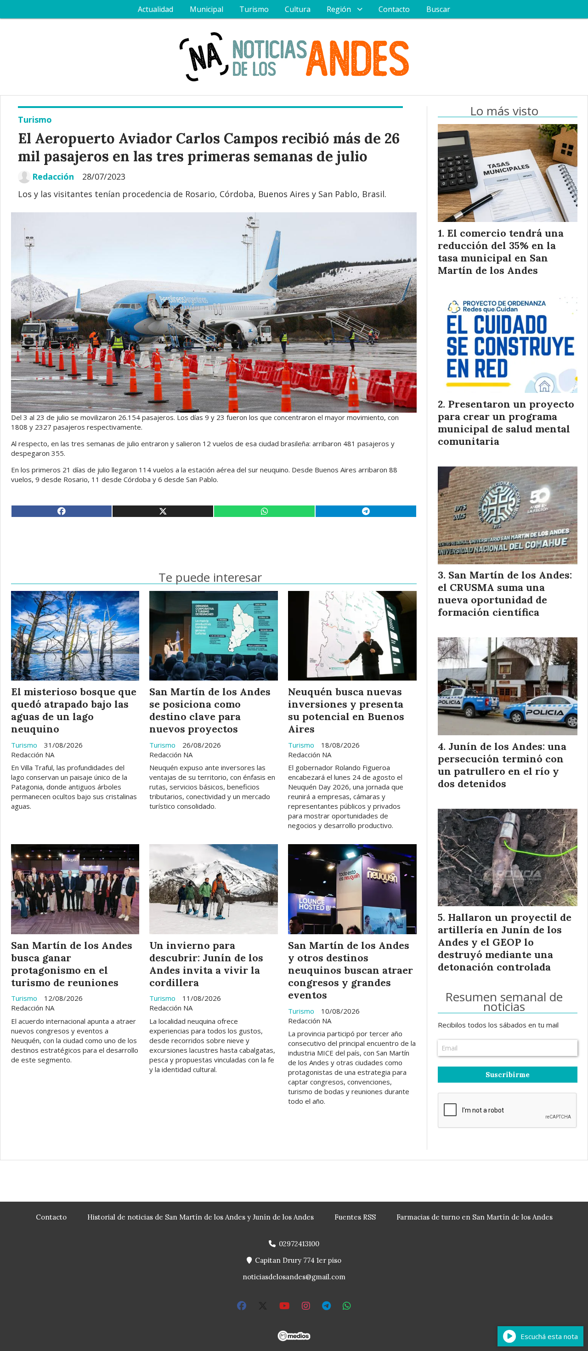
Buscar (438, 9)
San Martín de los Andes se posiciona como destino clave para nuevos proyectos (210, 710)
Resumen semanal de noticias (504, 1001)
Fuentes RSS (355, 1217)
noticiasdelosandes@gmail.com (294, 1276)
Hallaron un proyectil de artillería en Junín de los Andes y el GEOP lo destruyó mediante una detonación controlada (504, 942)
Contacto (394, 9)
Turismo (254, 9)
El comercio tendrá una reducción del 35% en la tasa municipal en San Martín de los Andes (501, 252)
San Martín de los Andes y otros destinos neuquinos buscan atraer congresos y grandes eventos (350, 970)
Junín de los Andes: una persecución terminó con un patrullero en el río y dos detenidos (502, 765)
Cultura (298, 9)
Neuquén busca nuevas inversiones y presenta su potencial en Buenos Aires (346, 710)
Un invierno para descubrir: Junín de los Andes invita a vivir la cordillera (206, 964)
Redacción (53, 177)
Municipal (206, 9)
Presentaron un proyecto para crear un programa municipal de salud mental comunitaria (506, 422)
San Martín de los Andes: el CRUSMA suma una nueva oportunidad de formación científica (505, 593)
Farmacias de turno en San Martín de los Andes (474, 1217)
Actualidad (155, 9)
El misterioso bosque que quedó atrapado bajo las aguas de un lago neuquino (73, 710)
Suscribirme (508, 1074)
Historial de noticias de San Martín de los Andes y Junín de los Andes (200, 1217)
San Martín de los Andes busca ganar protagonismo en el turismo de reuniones (71, 964)
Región (339, 9)
